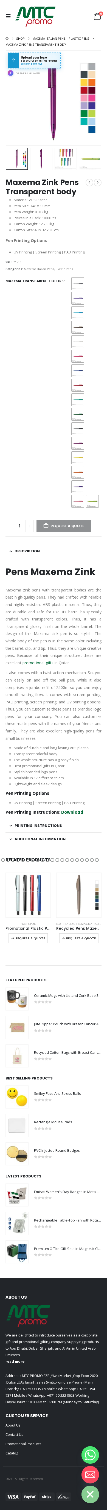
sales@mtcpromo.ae (53, 1382)
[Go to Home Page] (7, 39)
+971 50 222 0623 (61, 1395)
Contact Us (14, 1434)
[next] (98, 182)
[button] (9, 16)
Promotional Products (23, 1443)
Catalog (11, 1453)
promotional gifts (38, 662)
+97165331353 (31, 1388)
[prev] (89, 182)
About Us (13, 1425)
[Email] (90, 1474)
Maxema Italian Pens (39, 269)
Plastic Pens (64, 269)
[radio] (78, 284)
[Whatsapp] (90, 1455)
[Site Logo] (35, 16)
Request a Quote (30, 938)
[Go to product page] (28, 895)
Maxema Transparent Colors (34, 280)
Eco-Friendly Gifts (68, 924)
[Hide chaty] (90, 1494)
